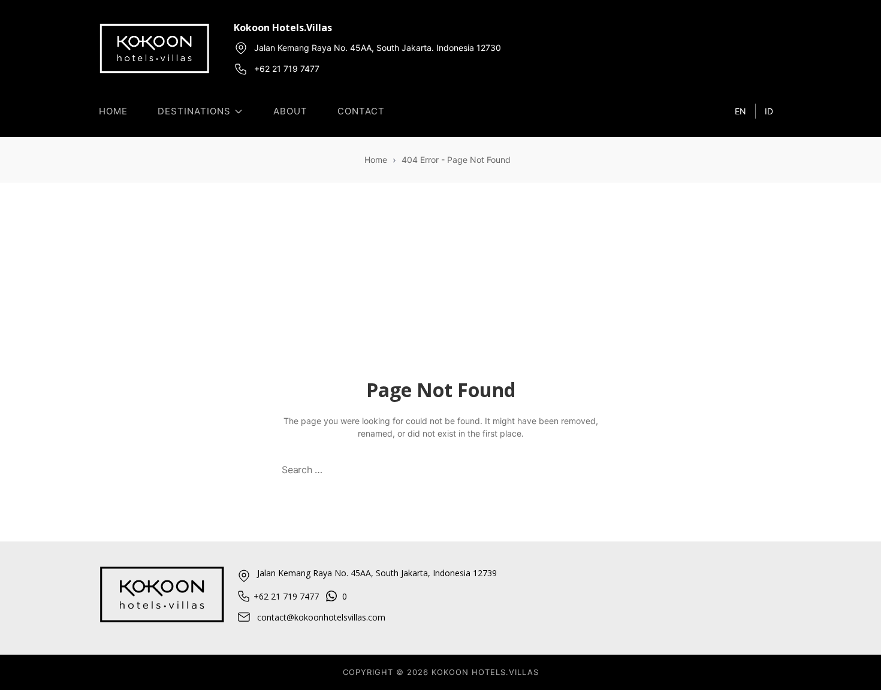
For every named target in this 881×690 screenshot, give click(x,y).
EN (740, 111)
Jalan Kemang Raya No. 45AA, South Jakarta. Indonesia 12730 (377, 48)
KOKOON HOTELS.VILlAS (485, 672)
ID (769, 111)
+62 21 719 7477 (286, 68)
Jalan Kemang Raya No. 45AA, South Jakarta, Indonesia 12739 (377, 573)
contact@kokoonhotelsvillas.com (321, 617)
